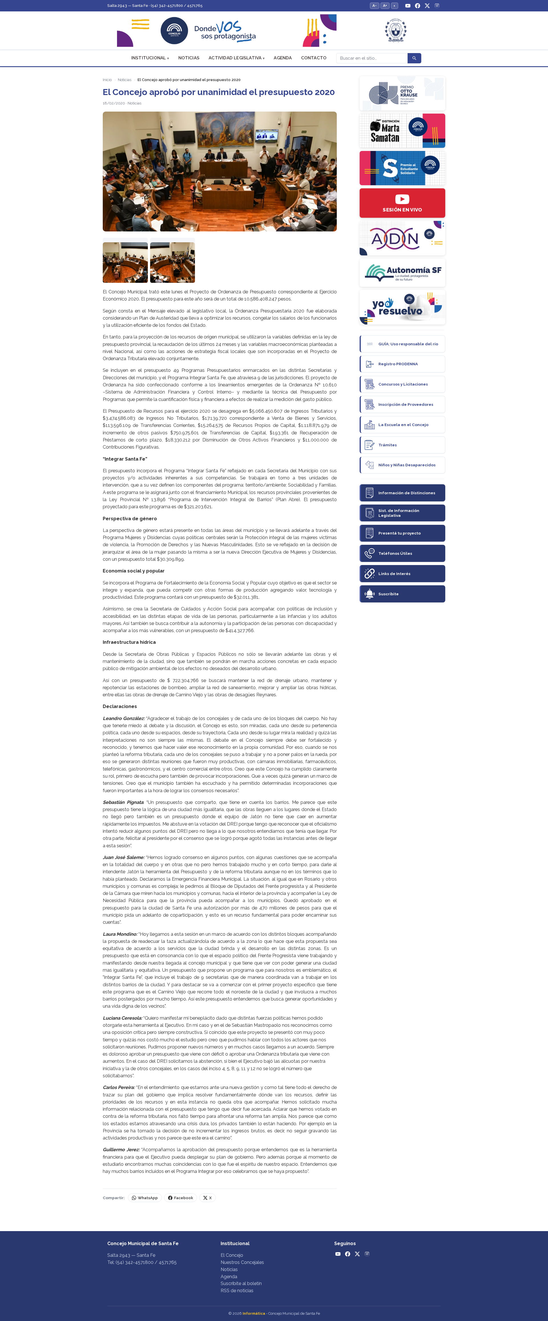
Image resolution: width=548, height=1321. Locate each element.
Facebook (183, 1198)
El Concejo (232, 1255)
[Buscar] (414, 58)
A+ (385, 5)
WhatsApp (148, 1198)
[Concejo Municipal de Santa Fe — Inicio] (274, 30)
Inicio (107, 80)
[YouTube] (408, 5)
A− (374, 5)
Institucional (148, 57)
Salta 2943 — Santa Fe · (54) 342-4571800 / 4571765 (155, 5)
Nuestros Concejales (242, 1262)
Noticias (189, 57)
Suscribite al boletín (241, 1283)
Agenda (283, 57)
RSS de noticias (237, 1290)
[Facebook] (417, 5)
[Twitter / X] (427, 5)
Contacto (314, 57)
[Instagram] (437, 5)
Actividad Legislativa (235, 57)
